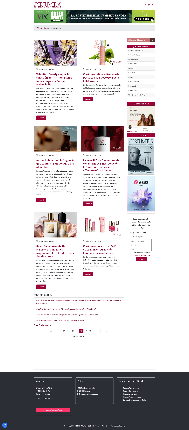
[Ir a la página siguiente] (103, 331)
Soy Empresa (139, 237)
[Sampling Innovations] (141, 193)
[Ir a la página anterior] (55, 331)
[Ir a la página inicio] (51, 331)
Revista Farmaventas (131, 388)
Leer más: (41, 117)
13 (68, 331)
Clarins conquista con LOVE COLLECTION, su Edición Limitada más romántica (99, 249)
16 (81, 331)
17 (86, 331)
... (77, 331)
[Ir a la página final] (107, 331)
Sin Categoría (42, 325)
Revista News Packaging (132, 397)
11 (59, 331)
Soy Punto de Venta (138, 233)
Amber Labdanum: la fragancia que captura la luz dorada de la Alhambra (55, 163)
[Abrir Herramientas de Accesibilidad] (4, 425)
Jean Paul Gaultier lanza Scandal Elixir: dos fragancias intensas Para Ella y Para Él (66, 309)
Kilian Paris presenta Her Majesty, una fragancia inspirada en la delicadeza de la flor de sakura (55, 251)
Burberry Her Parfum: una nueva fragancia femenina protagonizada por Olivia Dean (67, 315)
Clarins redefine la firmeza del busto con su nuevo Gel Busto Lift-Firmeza (101, 77)
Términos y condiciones (141, 255)
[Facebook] (145, 5)
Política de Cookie (117, 426)
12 (64, 331)
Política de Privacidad (101, 426)
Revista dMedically (130, 394)
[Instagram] (149, 5)
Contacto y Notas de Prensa (53, 410)
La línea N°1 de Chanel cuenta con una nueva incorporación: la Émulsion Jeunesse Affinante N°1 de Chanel (101, 165)
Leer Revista (141, 165)
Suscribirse (141, 259)
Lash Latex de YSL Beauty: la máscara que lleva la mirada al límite (60, 320)
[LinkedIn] (152, 5)
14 (73, 331)
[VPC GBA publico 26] (94, 16)
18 (90, 331)
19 (94, 331)
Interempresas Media (138, 400)
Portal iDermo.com (130, 391)
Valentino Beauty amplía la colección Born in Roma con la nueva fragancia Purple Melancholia (54, 79)
